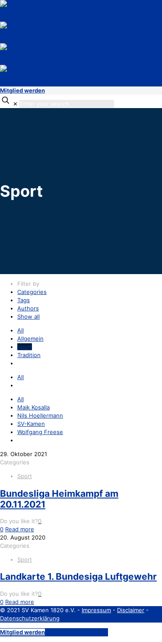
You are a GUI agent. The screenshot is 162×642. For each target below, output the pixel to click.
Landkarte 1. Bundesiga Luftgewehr (78, 576)
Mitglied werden (22, 90)
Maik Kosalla (33, 407)
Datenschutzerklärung (30, 618)
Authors (28, 308)
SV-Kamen (31, 423)
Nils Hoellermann (40, 415)
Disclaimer (130, 610)
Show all (28, 316)
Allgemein (30, 338)
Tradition (29, 354)
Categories (32, 291)
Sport (24, 346)
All (20, 330)
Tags (23, 300)
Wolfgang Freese (40, 431)
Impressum (96, 610)
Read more (19, 529)
